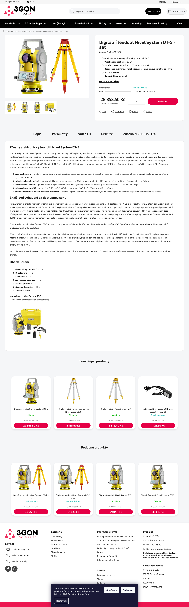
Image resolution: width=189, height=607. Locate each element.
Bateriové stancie (59, 544)
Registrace (177, 2)
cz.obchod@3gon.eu (21, 549)
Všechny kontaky (19, 561)
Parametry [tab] (60, 134)
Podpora (101, 583)
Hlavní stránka (153, 11)
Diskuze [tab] (107, 134)
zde (87, 594)
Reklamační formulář (107, 556)
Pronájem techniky (106, 575)
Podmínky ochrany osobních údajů (113, 548)
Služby (54, 556)
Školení (100, 579)
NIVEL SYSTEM (114, 52)
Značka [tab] (139, 134)
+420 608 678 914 (20, 555)
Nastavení (61, 600)
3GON (32, 1)
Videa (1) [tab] (84, 134)
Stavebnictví (57, 540)
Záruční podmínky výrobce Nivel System (116, 540)
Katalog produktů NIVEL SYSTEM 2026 (115, 536)
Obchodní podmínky (106, 544)
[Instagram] (15, 569)
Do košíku (162, 101)
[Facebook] (8, 569)
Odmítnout (111, 590)
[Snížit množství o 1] (130, 101)
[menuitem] (12, 23)
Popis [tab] (37, 134)
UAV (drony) (56, 536)
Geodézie (55, 548)
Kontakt (100, 552)
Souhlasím (128, 590)
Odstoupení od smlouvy (108, 560)
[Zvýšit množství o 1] (143, 101)
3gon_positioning (15, 1)
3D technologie (58, 552)
